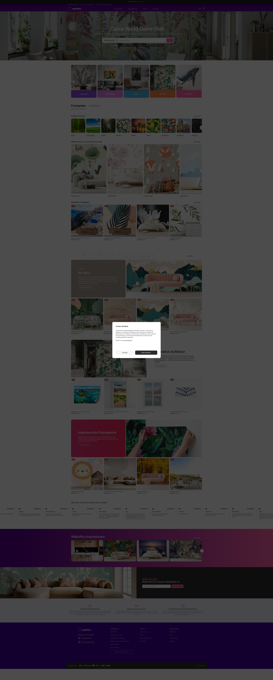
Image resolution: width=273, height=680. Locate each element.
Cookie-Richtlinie (127, 340)
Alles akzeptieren (146, 352)
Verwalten (125, 352)
